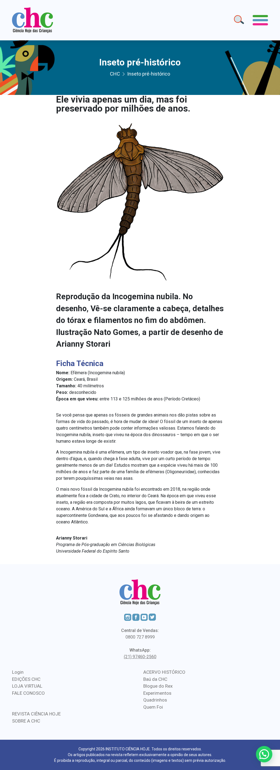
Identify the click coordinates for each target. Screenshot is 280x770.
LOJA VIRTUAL (27, 686)
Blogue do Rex (158, 686)
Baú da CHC (155, 679)
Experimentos (157, 693)
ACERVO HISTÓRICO (164, 672)
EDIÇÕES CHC (26, 679)
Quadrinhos (155, 700)
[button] (264, 754)
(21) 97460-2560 (140, 656)
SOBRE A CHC (26, 721)
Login (18, 672)
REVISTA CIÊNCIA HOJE (36, 714)
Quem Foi (153, 707)
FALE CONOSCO (28, 693)
